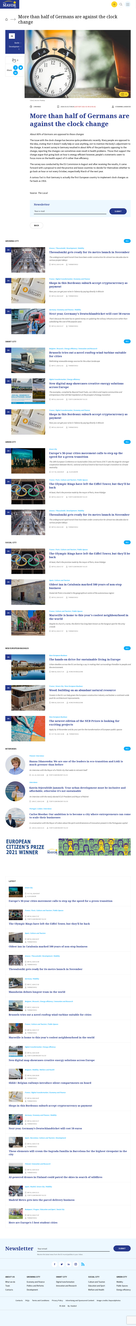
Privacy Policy (57, 1300)
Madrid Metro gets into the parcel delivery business (42, 1199)
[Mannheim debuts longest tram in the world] (16, 983)
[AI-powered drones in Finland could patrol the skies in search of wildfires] (16, 1168)
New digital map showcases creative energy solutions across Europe (86, 385)
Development (14, 47)
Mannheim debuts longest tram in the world (37, 991)
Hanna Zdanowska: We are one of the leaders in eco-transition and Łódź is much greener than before (76, 763)
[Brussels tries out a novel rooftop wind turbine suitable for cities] (28, 360)
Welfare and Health (96, 1290)
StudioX (74, 1306)
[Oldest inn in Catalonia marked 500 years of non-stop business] (28, 592)
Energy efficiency (123, 1290)
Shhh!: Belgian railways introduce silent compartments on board (50, 1082)
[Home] (6, 19)
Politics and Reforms (35, 1286)
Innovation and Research (66, 1286)
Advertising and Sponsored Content (80, 1300)
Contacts (9, 1290)
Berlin (16, 43)
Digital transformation (65, 1282)
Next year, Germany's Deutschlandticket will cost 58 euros (89, 313)
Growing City (33, 1276)
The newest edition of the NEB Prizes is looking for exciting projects (84, 722)
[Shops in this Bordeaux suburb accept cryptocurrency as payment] (28, 290)
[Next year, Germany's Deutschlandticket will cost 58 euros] (28, 321)
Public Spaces (122, 1286)
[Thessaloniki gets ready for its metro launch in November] (28, 260)
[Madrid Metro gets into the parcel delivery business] (16, 1191)
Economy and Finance (36, 1282)
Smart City (61, 1276)
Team (7, 1286)
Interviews (6, 5)
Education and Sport (96, 1286)
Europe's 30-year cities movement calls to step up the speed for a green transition (86, 455)
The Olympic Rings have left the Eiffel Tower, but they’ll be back (89, 485)
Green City (121, 1276)
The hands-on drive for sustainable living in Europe (85, 659)
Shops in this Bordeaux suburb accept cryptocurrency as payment (88, 284)
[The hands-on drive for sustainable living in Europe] (28, 667)
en (12, 36)
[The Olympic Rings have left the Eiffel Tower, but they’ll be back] (28, 491)
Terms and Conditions (40, 1300)
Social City (93, 1276)
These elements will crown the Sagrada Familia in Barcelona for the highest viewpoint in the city (68, 1153)
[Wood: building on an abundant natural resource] (28, 698)
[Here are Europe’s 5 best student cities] (16, 1213)
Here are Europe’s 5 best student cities (33, 1222)
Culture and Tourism (96, 1282)
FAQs (27, 1300)
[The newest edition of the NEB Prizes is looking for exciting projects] (28, 728)
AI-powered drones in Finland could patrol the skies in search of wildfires (55, 1177)
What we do (10, 1282)
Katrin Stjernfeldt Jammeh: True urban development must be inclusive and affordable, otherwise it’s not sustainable (77, 789)
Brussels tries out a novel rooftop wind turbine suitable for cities (87, 354)
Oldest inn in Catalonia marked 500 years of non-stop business (85, 586)
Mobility (119, 1282)
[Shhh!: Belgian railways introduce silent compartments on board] (16, 1074)
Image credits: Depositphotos (109, 1300)
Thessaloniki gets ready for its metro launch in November (89, 252)
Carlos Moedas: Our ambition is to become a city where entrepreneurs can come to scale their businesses (80, 816)
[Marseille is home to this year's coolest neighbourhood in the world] (28, 623)
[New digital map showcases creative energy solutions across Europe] (28, 391)
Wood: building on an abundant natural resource (82, 690)
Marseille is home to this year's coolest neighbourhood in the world (88, 617)
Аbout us (10, 1276)
